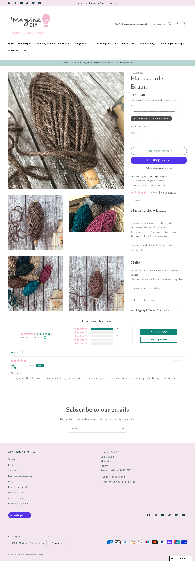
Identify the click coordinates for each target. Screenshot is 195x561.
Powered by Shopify (34, 554)
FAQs (11, 481)
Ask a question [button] (158, 339)
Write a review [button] (158, 332)
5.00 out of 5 (44, 333)
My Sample (182, 558)
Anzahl (134, 133)
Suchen (12, 459)
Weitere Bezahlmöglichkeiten (158, 168)
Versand (145, 100)
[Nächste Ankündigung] (186, 63)
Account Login (16, 498)
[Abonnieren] (122, 428)
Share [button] (137, 200)
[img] (18, 360)
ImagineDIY (20, 554)
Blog (10, 465)
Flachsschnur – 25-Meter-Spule (151, 118)
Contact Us (14, 470)
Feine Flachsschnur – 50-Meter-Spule (156, 112)
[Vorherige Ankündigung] (9, 63)
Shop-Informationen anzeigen (149, 185)
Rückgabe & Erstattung (20, 476)
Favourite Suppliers (18, 503)
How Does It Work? (18, 487)
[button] (25, 43)
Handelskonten (16, 492)
